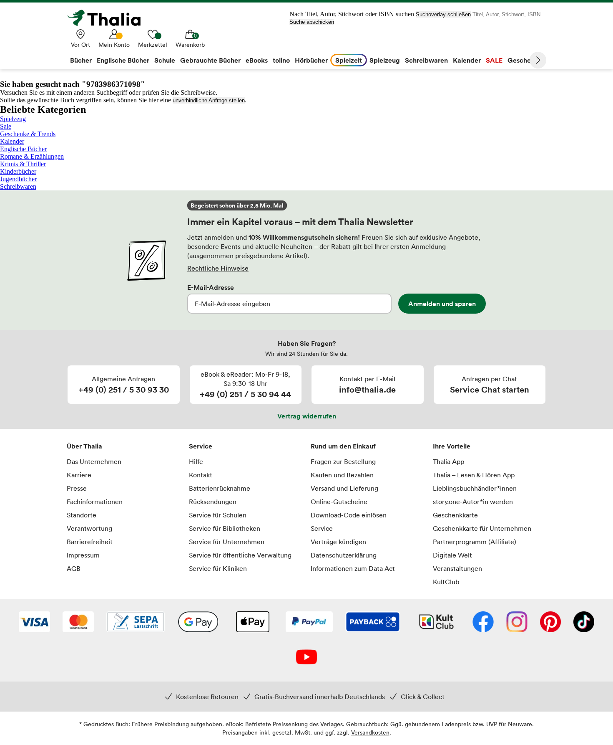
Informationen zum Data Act (353, 568)
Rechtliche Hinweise (218, 268)
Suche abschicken (311, 22)
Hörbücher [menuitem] (311, 60)
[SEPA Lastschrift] (135, 622)
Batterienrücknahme (219, 488)
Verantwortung (89, 528)
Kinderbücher (18, 171)
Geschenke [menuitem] (524, 60)
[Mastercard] (78, 622)
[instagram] (517, 622)
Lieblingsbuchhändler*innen (475, 488)
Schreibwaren (18, 186)
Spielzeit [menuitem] (348, 60)
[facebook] (483, 622)
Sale (5, 126)
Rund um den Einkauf (343, 446)
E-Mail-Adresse (210, 287)
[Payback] (372, 622)
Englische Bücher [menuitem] (123, 60)
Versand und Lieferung (344, 488)
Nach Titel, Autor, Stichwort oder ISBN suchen (351, 14)
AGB (73, 568)
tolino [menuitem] (281, 60)
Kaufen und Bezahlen (342, 475)
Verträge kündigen (338, 541)
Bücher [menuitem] (81, 60)
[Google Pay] (198, 622)
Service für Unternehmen (226, 541)
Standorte (81, 515)
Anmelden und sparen (442, 303)
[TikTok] (583, 622)
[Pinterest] (550, 622)
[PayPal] (309, 622)
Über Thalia (84, 446)
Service (200, 446)
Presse (77, 488)
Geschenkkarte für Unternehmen (482, 528)
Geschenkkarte (455, 515)
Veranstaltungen (457, 568)
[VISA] (34, 622)
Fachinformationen (95, 501)
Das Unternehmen (94, 461)
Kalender (12, 141)
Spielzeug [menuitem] (384, 60)
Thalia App (448, 461)
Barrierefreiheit (90, 541)
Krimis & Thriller (23, 163)
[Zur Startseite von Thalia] (108, 18)
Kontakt (200, 475)
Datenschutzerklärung (344, 555)
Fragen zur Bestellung (343, 461)
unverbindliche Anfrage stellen (209, 100)
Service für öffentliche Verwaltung (240, 555)
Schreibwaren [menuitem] (426, 60)
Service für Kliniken (218, 568)
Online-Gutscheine (339, 501)
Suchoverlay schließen (443, 14)
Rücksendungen (212, 501)
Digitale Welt (452, 555)
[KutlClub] (436, 622)
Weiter (538, 60)
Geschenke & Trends (27, 133)
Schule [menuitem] (164, 60)
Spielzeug (13, 118)
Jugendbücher (18, 178)
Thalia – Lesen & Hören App (474, 475)
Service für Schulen (217, 515)
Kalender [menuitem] (467, 60)
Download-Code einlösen (349, 515)
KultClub (446, 582)
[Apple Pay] (252, 622)
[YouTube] (306, 657)
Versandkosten (370, 732)
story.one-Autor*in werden (473, 501)
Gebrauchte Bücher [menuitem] (210, 60)
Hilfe (196, 461)
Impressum (83, 555)
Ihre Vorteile (451, 446)
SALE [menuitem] (494, 60)
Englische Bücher (23, 148)
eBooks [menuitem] (257, 60)
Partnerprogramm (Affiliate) (474, 541)
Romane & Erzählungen (32, 156)
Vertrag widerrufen (306, 416)
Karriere (79, 475)
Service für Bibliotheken (224, 528)
